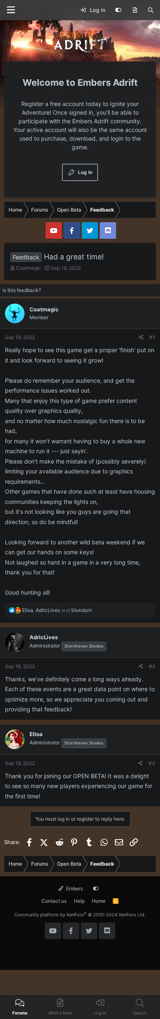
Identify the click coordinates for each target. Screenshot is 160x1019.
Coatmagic (28, 268)
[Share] (141, 337)
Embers (74, 888)
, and (57, 610)
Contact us (53, 901)
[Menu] (11, 10)
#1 (152, 337)
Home (98, 901)
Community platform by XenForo (80, 915)
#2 (152, 666)
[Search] (150, 10)
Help (79, 901)
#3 (152, 763)
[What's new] (134, 10)
